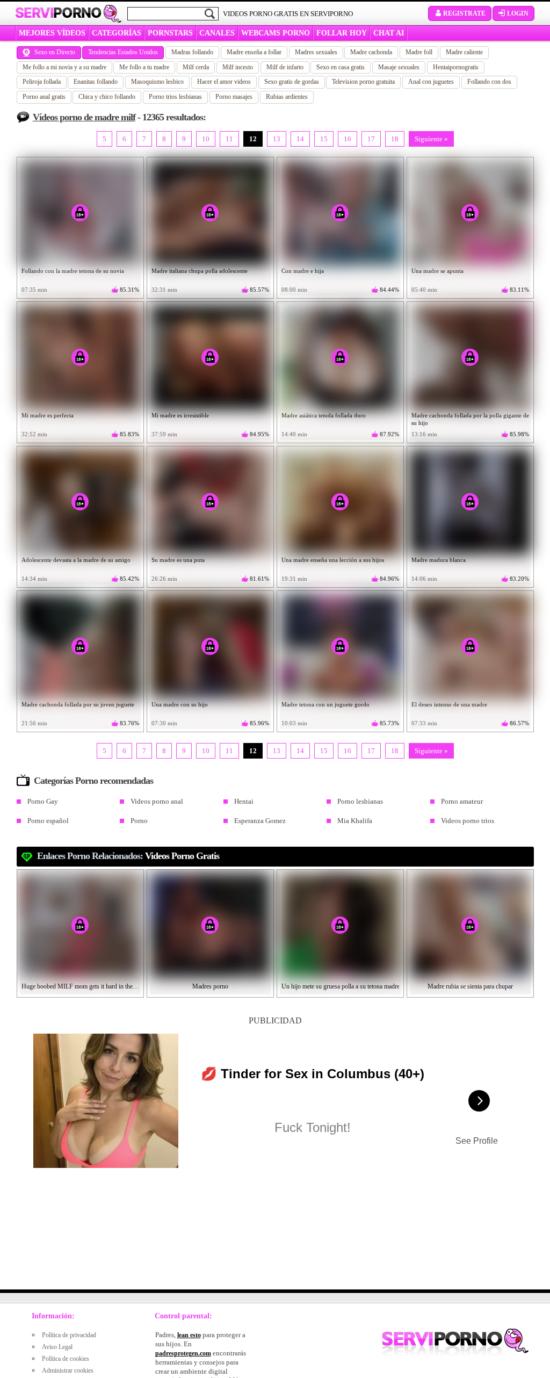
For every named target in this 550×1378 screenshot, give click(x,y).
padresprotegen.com (183, 1353)
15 (324, 139)
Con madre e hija (302, 271)
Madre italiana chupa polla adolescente (199, 271)
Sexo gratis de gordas (291, 81)
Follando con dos (489, 81)
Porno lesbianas (360, 801)
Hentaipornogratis (456, 67)
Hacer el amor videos (224, 81)
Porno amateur (462, 801)
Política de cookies (65, 1358)
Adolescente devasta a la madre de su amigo (76, 560)
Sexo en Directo (54, 52)
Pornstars (170, 33)
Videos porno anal (157, 801)
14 (300, 139)
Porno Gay (42, 801)
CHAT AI (388, 33)
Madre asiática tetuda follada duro (323, 415)
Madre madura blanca (438, 560)
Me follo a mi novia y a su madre (64, 67)
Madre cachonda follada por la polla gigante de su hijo (470, 419)
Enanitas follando (96, 81)
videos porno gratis (182, 855)
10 (205, 139)
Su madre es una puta (178, 560)
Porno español (48, 821)
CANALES (217, 33)
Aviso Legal (57, 1347)
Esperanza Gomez (260, 821)
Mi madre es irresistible (180, 415)
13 (276, 139)
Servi (58, 13)
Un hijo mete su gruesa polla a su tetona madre (340, 986)
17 (371, 139)
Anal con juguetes (431, 81)
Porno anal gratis (44, 96)
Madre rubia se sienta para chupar (470, 986)
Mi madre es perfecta (47, 415)
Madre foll (419, 52)
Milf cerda (196, 67)
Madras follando (192, 52)
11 (229, 139)
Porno (139, 821)
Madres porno (210, 986)
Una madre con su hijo (179, 704)
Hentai (244, 801)
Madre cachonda (371, 52)
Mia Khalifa (354, 821)
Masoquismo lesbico (157, 81)
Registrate (464, 13)
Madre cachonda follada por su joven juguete (77, 704)
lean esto (189, 1335)
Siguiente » (431, 139)
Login (518, 13)
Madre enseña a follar (254, 52)
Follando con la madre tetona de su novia (72, 271)
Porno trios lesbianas (175, 96)
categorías (116, 33)
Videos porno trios (467, 821)
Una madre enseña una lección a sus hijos (332, 560)
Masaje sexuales (398, 67)
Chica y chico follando (106, 96)
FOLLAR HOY (341, 33)
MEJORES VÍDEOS (52, 33)
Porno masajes (233, 96)
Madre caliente (464, 52)
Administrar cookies (67, 1370)
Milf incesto (237, 67)
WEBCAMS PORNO (275, 33)
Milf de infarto (284, 67)
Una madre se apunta (437, 271)
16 (347, 139)
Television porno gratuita (363, 81)
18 (395, 139)
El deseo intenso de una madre (449, 704)
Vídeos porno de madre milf (84, 117)
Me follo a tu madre (144, 67)
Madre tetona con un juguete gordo (325, 704)
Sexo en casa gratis (340, 67)
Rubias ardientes (287, 96)
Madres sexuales (316, 52)
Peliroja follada (42, 81)
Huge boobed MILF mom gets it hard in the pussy (80, 986)
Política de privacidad (69, 1335)
